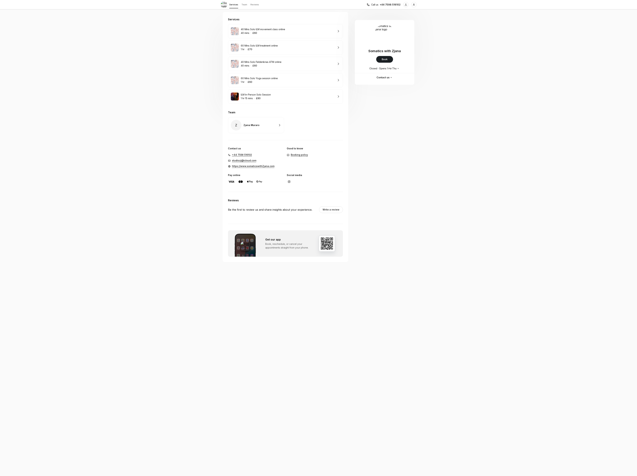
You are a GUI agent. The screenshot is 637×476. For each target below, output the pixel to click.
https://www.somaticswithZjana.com (253, 166)
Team (244, 4)
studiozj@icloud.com (244, 160)
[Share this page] (406, 4)
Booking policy (299, 154)
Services (233, 4)
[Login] (414, 4)
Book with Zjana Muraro (256, 125)
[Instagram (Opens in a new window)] (289, 181)
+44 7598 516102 (390, 4)
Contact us (383, 77)
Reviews (254, 4)
